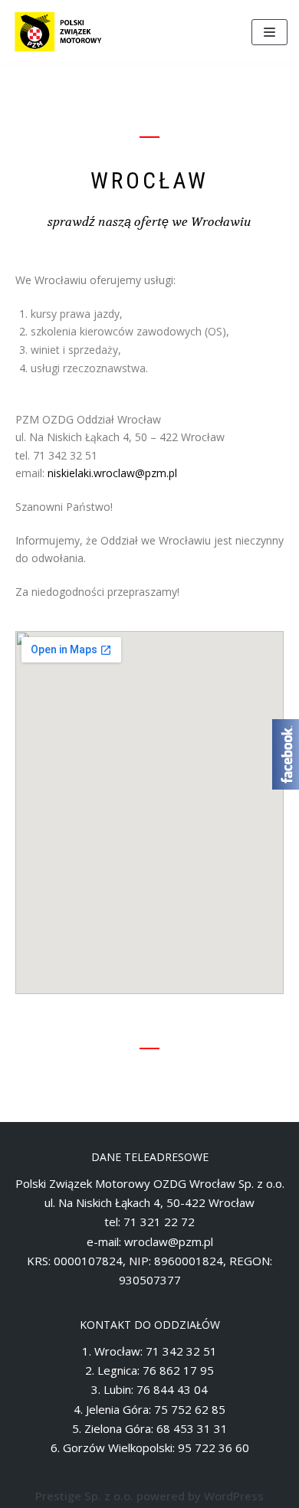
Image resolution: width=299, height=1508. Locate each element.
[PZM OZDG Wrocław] (58, 32)
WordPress (234, 1495)
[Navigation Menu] (269, 32)
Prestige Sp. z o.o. (84, 1495)
